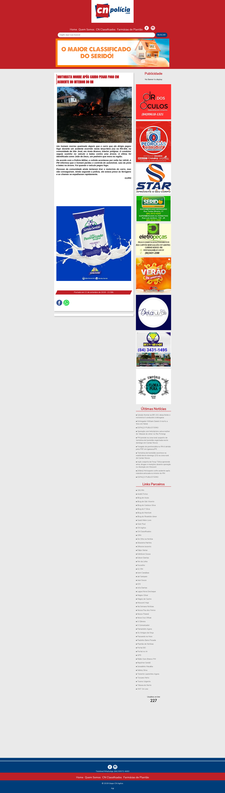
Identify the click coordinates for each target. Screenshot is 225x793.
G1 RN (140, 569)
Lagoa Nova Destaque (146, 591)
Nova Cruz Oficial (144, 617)
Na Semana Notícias (145, 606)
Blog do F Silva (143, 509)
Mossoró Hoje (143, 602)
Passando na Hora (144, 636)
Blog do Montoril (144, 512)
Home (73, 29)
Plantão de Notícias (145, 644)
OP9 (139, 655)
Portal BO (141, 647)
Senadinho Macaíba (145, 666)
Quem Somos (86, 29)
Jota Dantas (142, 587)
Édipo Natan (142, 550)
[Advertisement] (153, 739)
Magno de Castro (144, 599)
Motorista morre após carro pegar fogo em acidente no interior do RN (88, 79)
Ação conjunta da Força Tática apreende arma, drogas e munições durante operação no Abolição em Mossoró (153, 464)
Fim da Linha (142, 561)
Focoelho (141, 565)
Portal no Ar (142, 651)
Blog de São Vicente (145, 501)
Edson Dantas (143, 557)
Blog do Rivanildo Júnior (147, 516)
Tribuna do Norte (144, 685)
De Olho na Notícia (145, 539)
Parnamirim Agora (144, 629)
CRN (139, 535)
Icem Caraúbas (143, 572)
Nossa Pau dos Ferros (146, 610)
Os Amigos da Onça (145, 632)
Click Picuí (141, 524)
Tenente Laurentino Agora (148, 674)
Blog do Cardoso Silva (146, 505)
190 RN (140, 490)
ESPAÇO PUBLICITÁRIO (147, 427)
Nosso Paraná (143, 614)
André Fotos (142, 494)
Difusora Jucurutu (144, 546)
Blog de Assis (143, 497)
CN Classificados (105, 29)
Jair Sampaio (142, 576)
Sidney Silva (142, 670)
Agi (112, 788)
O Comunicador (143, 625)
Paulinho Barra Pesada (146, 640)
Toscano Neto (143, 677)
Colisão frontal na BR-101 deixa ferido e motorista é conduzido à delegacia (153, 416)
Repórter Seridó (144, 662)
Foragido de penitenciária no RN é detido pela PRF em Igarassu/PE (153, 447)
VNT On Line (142, 689)
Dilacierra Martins (144, 542)
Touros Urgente (144, 681)
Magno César (142, 595)
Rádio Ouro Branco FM (146, 659)
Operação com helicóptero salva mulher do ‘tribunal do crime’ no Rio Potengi (153, 432)
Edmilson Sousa (143, 554)
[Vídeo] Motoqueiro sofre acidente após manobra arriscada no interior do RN (153, 472)
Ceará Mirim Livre (144, 520)
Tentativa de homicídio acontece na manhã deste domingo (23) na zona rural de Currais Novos (152, 455)
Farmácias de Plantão (130, 29)
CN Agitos (141, 527)
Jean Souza (141, 580)
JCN (139, 584)
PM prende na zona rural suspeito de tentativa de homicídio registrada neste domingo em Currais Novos (152, 440)
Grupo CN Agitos (116, 783)
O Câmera (141, 621)
